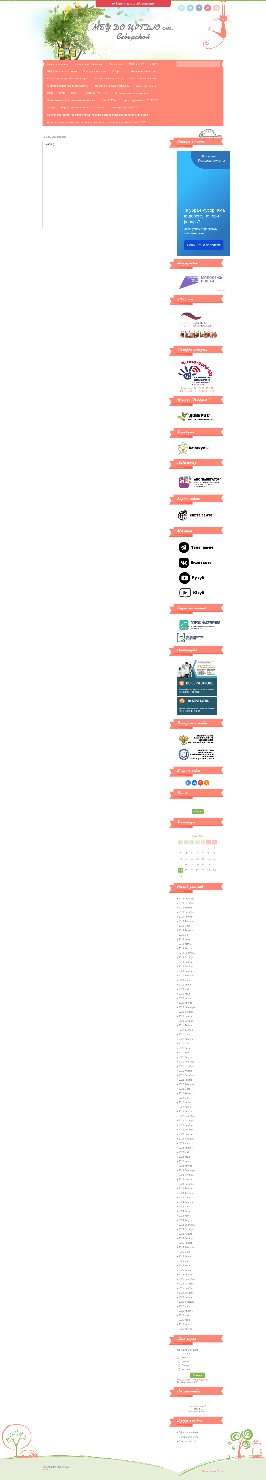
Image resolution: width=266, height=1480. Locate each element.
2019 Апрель (186, 930)
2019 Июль (185, 944)
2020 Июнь (185, 993)
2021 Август (185, 1057)
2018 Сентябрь (187, 898)
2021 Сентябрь (187, 1061)
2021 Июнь (185, 1048)
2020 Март (184, 980)
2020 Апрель (186, 984)
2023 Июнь (185, 1156)
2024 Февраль (186, 1193)
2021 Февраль (186, 1030)
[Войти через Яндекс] (200, 783)
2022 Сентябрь (187, 1116)
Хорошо (186, 1357)
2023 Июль (185, 1161)
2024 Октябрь (186, 1229)
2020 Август (185, 1002)
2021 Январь (186, 1025)
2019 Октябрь (186, 957)
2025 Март (184, 1252)
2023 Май (184, 1152)
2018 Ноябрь (186, 907)
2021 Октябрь (186, 1066)
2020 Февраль (186, 975)
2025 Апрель (186, 1256)
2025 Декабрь (186, 1292)
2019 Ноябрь (186, 962)
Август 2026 (197, 836)
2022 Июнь (185, 1102)
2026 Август (185, 1329)
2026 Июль (185, 1324)
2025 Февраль (186, 1247)
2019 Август (185, 948)
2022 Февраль (186, 1084)
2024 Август (185, 1220)
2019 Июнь (185, 939)
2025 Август (185, 1274)
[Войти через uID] (188, 783)
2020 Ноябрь (186, 1016)
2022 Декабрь (186, 1129)
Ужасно (186, 1369)
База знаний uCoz (188, 1441)
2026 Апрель (186, 1310)
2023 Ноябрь (186, 1179)
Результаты (183, 1379)
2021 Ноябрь (186, 1070)
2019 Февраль (186, 921)
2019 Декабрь (186, 966)
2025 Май (184, 1261)
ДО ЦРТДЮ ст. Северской (133, 32)
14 (203, 859)
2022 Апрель (186, 1093)
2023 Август (185, 1166)
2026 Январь (186, 1297)
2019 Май (184, 934)
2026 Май (184, 1315)
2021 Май (184, 1043)
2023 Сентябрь (187, 1170)
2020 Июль (185, 998)
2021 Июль (185, 1052)
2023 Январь (186, 1134)
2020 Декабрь (186, 1021)
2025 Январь (186, 1243)
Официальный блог (189, 1432)
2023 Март (184, 1143)
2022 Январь (186, 1079)
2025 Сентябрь (187, 1279)
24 (180, 870)
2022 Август (185, 1111)
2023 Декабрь (186, 1184)
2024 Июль (185, 1215)
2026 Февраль (186, 1301)
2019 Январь (186, 916)
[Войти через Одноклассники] (206, 783)
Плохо (185, 1365)
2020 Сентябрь (187, 1007)
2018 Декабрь (186, 912)
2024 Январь (186, 1188)
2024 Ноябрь (186, 1233)
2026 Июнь (185, 1320)
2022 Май (184, 1098)
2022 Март (184, 1088)
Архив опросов (200, 1379)
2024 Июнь (185, 1211)
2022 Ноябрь (186, 1125)
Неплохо (186, 1361)
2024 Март (184, 1197)
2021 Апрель (186, 1039)
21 (203, 864)
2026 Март (184, 1306)
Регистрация (209, 1471)
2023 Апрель (186, 1147)
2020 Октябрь (186, 1011)
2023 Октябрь (186, 1175)
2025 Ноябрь (186, 1288)
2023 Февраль (186, 1138)
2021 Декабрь (186, 1075)
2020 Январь (186, 971)
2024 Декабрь (186, 1238)
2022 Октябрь (186, 1120)
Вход (220, 1471)
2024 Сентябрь (187, 1224)
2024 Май (184, 1206)
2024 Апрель (186, 1202)
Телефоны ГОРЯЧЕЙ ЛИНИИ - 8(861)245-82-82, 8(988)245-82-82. (197, 389)
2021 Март (184, 1034)
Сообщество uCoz (189, 1437)
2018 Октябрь (186, 903)
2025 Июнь (185, 1265)
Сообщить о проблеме (204, 245)
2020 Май (184, 989)
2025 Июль (185, 1270)
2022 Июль (185, 1107)
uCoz (45, 1469)
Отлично (186, 1353)
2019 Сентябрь (187, 953)
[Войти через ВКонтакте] (194, 783)
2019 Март (184, 925)
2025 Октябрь (186, 1283)
